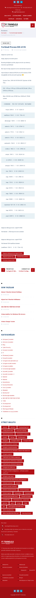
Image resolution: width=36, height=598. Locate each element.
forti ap (12, 437)
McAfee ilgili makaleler (8, 396)
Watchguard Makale (8, 409)
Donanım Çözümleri (8, 350)
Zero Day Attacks (26, 513)
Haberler (5, 377)
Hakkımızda (22, 565)
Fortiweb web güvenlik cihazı (10, 496)
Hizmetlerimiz (27, 16)
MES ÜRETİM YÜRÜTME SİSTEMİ (10, 307)
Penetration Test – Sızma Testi (21, 500)
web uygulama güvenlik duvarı (16, 507)
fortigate (5, 441)
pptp (12, 503)
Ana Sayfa (7, 16)
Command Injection (24, 427)
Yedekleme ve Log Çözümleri (10, 412)
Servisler (11, 19)
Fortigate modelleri (8, 366)
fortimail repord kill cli (22, 257)
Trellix (4, 401)
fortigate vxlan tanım (8, 476)
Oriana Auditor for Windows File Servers (13, 314)
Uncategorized (7, 406)
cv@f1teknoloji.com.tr (19, 12)
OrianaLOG (23, 570)
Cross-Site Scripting (21, 431)
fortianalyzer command (23, 434)
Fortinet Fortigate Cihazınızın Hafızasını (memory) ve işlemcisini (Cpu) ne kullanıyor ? (27, 270)
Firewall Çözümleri (7, 358)
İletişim (26, 19)
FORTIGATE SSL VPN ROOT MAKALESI (12, 464)
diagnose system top (8, 257)
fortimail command (7, 483)
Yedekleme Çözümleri (8, 578)
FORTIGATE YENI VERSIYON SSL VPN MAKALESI (14, 480)
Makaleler (5, 390)
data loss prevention (8, 434)
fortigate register (7, 454)
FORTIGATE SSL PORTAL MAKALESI (11, 457)
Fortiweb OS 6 (28, 493)
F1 (3, 353)
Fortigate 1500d (27, 441)
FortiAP (5, 437)
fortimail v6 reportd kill (8, 260)
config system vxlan (8, 431)
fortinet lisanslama (24, 490)
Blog (4, 345)
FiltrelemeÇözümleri (8, 355)
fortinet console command (9, 486)
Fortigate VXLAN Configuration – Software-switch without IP (15, 472)
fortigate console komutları (10, 447)
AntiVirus (13, 427)
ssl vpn (18, 503)
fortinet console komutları (9, 490)
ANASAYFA (5, 565)
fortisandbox (18, 493)
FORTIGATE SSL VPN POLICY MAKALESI (12, 461)
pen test (5, 503)
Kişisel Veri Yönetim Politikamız (10, 299)
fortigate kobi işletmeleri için (10, 361)
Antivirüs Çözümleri (8, 342)
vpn (4, 507)
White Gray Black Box (8, 510)
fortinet (18, 483)
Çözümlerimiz (17, 16)
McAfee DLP (6, 393)
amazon (5, 427)
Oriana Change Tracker (8, 322)
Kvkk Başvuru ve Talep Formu (26, 580)
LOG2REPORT (6, 500)
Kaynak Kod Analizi (26, 496)
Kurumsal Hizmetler (8, 385)
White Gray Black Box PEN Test (11, 513)
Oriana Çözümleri (23, 567)
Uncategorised (7, 404)
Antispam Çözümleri (8, 339)
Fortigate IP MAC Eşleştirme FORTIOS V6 (12, 270)
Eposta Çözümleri (7, 575)
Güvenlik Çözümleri (8, 371)
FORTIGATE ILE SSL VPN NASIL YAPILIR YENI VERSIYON (16, 451)
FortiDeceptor (21, 437)
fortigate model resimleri (9, 363)
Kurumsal (19, 19)
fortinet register (7, 493)
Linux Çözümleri (7, 388)
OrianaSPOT (32, 570)
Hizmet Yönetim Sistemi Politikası (11, 292)
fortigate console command (10, 444)
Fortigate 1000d (15, 441)
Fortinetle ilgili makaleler (20, 50)
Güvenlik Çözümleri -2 (8, 374)
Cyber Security (7, 347)
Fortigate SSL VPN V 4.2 (9, 467)
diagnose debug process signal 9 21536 (12, 253)
